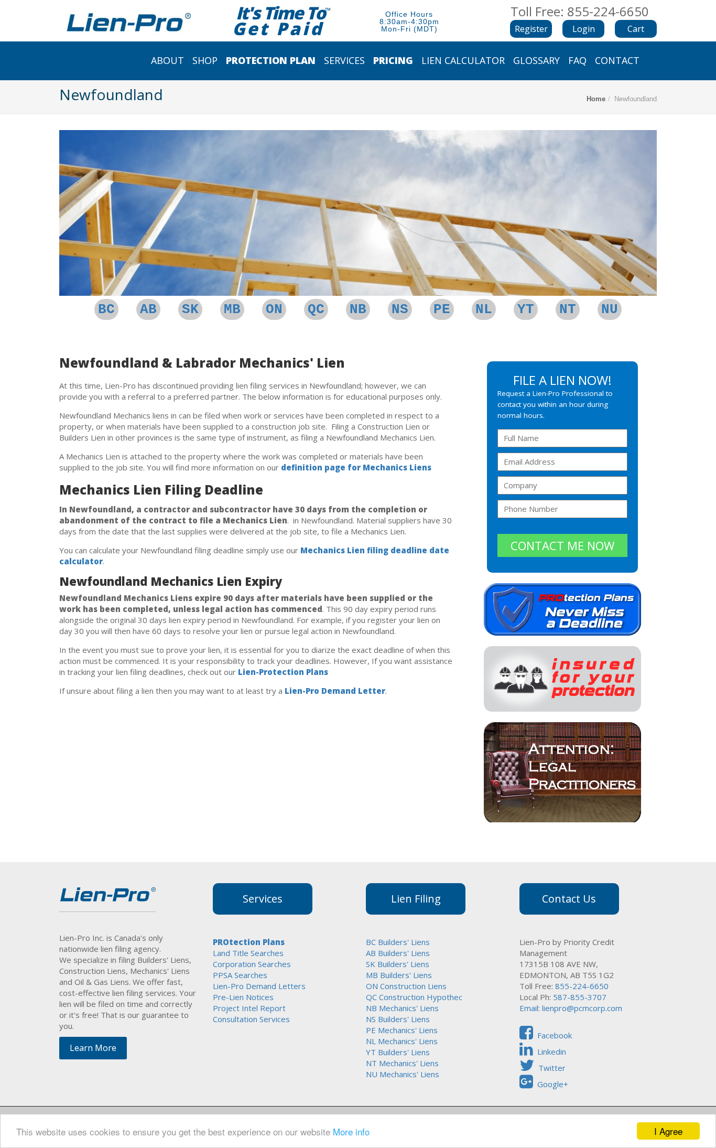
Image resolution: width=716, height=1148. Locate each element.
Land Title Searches (248, 953)
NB (358, 309)
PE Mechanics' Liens (402, 1030)
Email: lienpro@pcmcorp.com (570, 1008)
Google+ (552, 1084)
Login (583, 29)
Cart (635, 29)
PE (441, 309)
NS (400, 309)
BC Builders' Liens (398, 942)
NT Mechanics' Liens (402, 1063)
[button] (583, 29)
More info (351, 1131)
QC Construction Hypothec (414, 997)
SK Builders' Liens (397, 964)
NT (567, 309)
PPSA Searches (240, 975)
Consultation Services (251, 1019)
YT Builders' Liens (398, 1052)
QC (316, 309)
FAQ (577, 60)
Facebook (554, 1035)
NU (609, 309)
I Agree (668, 1131)
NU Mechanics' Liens (402, 1074)
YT (525, 309)
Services (344, 60)
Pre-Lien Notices (243, 997)
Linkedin (551, 1051)
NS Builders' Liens (398, 1019)
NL (483, 309)
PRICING (393, 60)
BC (106, 309)
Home (596, 99)
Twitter (552, 1068)
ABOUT (167, 60)
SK (190, 309)
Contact (617, 60)
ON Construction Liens (406, 986)
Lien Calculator (463, 60)
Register (531, 29)
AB (148, 309)
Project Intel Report (249, 1008)
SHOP (205, 60)
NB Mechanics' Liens (402, 1008)
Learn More (93, 1048)
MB (232, 309)
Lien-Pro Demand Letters (259, 986)
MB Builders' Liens (399, 975)
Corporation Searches (252, 964)
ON (274, 309)
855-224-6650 (581, 986)
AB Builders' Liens (398, 953)
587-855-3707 (579, 997)
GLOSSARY (536, 60)
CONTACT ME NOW (562, 545)
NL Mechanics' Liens (402, 1041)
